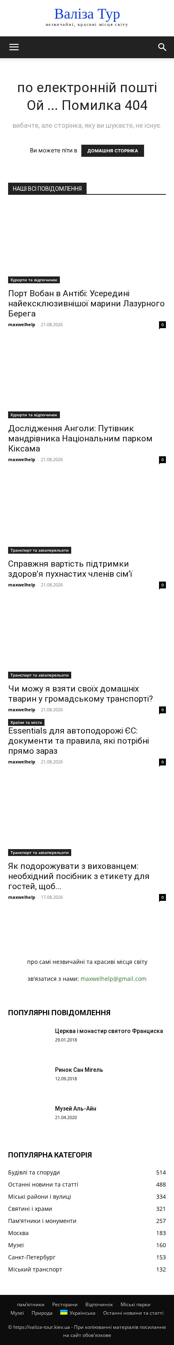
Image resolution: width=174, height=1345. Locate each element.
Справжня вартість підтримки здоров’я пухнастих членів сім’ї (70, 569)
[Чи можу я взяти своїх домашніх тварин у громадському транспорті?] (87, 640)
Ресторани (65, 1304)
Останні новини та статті (133, 1312)
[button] (14, 47)
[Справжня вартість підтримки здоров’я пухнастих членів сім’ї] (87, 515)
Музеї (17, 1312)
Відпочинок (99, 1304)
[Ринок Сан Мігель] (28, 1080)
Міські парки (136, 1304)
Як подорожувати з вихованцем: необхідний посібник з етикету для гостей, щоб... (79, 876)
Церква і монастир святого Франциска (109, 1031)
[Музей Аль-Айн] (28, 1119)
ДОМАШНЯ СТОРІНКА (112, 151)
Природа (42, 1312)
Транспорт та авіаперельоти (40, 550)
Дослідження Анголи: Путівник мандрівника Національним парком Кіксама (80, 438)
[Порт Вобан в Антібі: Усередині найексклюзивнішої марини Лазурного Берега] (87, 244)
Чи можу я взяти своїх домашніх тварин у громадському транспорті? (80, 694)
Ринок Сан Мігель (79, 1070)
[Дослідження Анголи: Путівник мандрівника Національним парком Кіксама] (87, 380)
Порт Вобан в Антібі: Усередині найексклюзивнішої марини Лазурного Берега (86, 303)
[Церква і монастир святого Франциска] (28, 1041)
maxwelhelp (21, 324)
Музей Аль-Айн (75, 1108)
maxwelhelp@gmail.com (113, 978)
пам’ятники (31, 1304)
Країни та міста (26, 722)
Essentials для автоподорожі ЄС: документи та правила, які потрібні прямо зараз (78, 741)
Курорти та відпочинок (34, 279)
